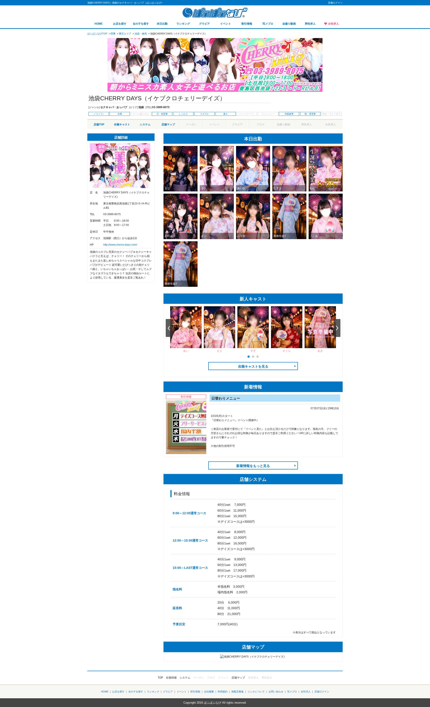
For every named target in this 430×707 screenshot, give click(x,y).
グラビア (204, 23)
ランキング (183, 23)
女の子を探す (141, 23)
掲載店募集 (237, 691)
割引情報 (246, 23)
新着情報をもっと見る (253, 466)
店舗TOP (99, 124)
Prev (169, 328)
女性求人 (333, 23)
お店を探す (120, 23)
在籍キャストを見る (253, 366)
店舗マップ (168, 124)
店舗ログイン (335, 2)
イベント (225, 23)
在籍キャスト (122, 124)
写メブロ (267, 23)
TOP (160, 677)
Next (337, 328)
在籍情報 (171, 677)
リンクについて (256, 691)
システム (145, 124)
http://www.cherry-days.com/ (120, 244)
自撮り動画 (289, 23)
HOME (99, 23)
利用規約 (223, 691)
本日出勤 (162, 23)
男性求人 (310, 23)
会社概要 (209, 691)
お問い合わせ (276, 691)
